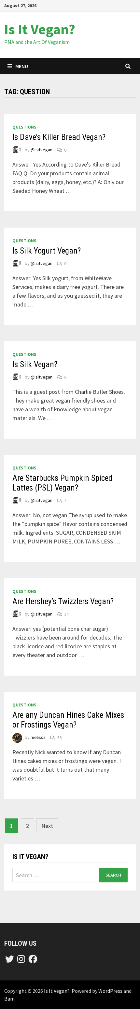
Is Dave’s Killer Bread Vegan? (58, 137)
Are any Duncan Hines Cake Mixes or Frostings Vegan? (68, 719)
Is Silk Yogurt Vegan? (46, 250)
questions (24, 127)
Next (47, 825)
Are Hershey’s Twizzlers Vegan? (63, 601)
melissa (38, 738)
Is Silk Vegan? (34, 364)
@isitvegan (41, 150)
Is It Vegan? (39, 29)
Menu (21, 66)
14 (66, 614)
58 (59, 738)
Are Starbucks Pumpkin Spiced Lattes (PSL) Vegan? (62, 482)
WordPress (110, 991)
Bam (9, 998)
